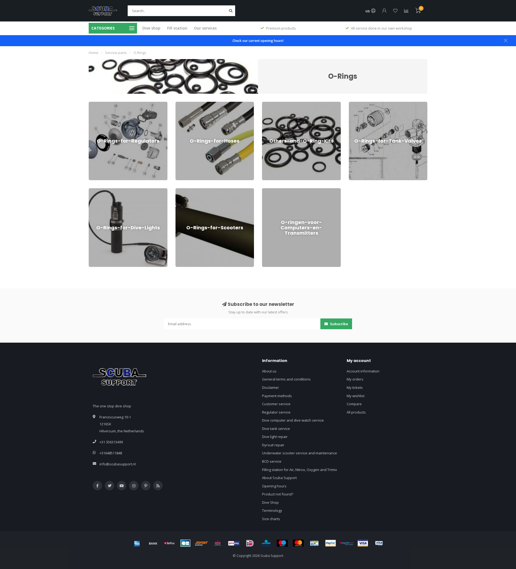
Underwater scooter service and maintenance (299, 453)
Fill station (177, 28)
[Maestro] (282, 543)
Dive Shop (270, 502)
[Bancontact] (314, 543)
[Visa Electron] (379, 543)
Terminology (272, 510)
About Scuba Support (279, 477)
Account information (363, 371)
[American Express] (137, 543)
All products (356, 412)
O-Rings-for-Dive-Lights (107, 190)
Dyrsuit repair (273, 445)
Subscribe (338, 323)
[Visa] (363, 543)
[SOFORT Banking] (201, 543)
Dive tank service (276, 428)
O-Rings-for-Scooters (192, 190)
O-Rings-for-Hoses (190, 104)
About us (269, 371)
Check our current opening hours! (258, 40)
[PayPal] (330, 543)
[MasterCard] (298, 543)
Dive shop (151, 28)
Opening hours (274, 486)
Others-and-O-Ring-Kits (281, 104)
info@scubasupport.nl (117, 464)
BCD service (271, 461)
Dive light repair (275, 436)
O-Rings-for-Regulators (107, 104)
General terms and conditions (286, 379)
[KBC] (266, 543)
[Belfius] (169, 543)
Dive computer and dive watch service (293, 420)
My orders (355, 379)
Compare (354, 403)
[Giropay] (234, 543)
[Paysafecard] (346, 543)
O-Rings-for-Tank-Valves (369, 104)
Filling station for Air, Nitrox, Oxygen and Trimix (299, 469)
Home (93, 52)
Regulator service (276, 412)
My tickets (355, 387)
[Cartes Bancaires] (185, 543)
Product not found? (277, 494)
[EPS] (217, 543)
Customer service (276, 403)
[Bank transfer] (153, 543)
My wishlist (355, 395)
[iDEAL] (250, 543)
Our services (205, 28)
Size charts (271, 518)
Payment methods (277, 395)
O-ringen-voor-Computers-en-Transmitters (296, 190)
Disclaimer (270, 387)
